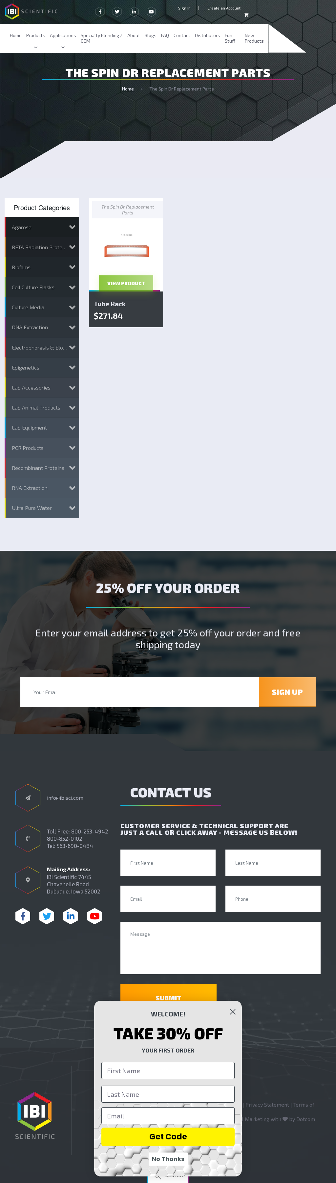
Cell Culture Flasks (33, 287)
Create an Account (224, 8)
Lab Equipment (29, 427)
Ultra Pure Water (32, 508)
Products (35, 35)
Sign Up (287, 691)
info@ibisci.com (65, 797)
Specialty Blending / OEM (101, 38)
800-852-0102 (64, 838)
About (133, 35)
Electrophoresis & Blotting (43, 347)
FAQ (165, 35)
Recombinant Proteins (38, 468)
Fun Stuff (230, 38)
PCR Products (28, 448)
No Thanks (168, 1159)
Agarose (22, 227)
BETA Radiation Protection (43, 247)
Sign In (184, 8)
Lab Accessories (31, 387)
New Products (254, 38)
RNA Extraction (30, 488)
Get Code (168, 1136)
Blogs (151, 35)
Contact (182, 35)
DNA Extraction (30, 327)
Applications (63, 35)
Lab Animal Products (36, 407)
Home (16, 35)
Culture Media (28, 307)
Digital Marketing (248, 1119)
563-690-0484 (75, 845)
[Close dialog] (232, 1012)
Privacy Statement (267, 1104)
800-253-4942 (89, 831)
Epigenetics (25, 367)
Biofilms (21, 267)
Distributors (207, 35)
